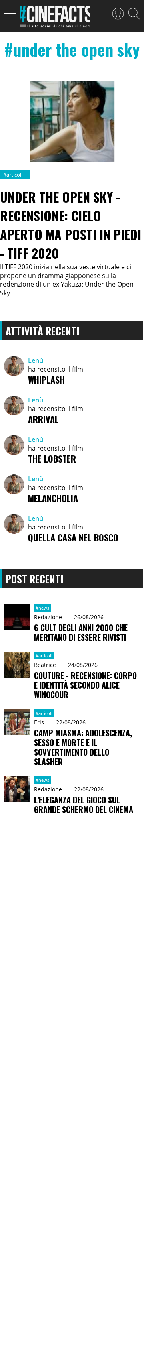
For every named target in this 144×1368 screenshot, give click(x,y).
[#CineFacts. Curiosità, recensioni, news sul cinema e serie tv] (55, 18)
